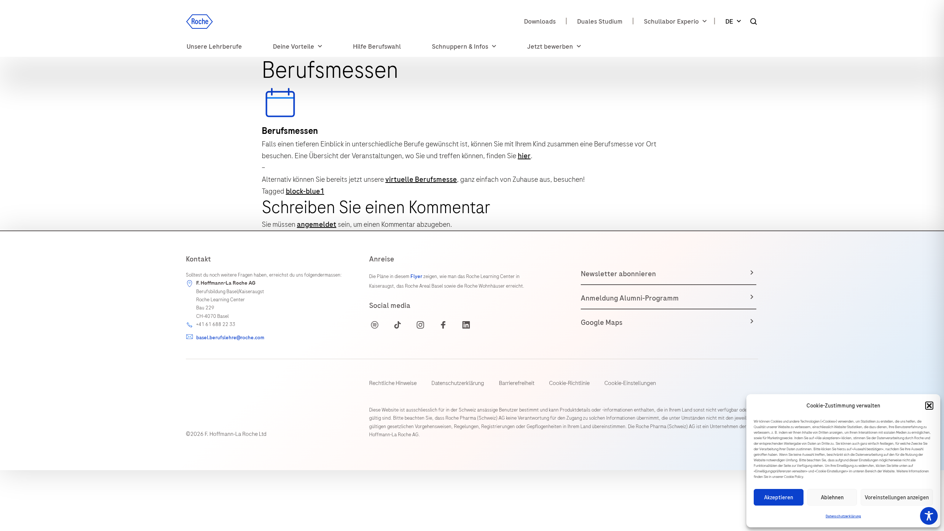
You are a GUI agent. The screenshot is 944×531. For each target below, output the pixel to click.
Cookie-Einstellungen (630, 383)
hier (524, 156)
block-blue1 (305, 191)
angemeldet (316, 224)
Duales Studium (599, 21)
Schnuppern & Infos (460, 46)
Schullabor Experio (671, 21)
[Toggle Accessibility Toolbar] (928, 515)
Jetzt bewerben (550, 46)
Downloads (540, 21)
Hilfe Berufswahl (377, 46)
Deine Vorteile (293, 46)
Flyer (416, 276)
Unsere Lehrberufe (214, 46)
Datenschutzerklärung (843, 516)
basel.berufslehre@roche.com (230, 337)
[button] (929, 405)
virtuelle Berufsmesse (421, 179)
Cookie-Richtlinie (569, 383)
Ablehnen (832, 497)
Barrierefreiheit (516, 383)
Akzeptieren (778, 497)
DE (729, 21)
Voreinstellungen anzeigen (897, 497)
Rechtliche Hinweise (393, 383)
